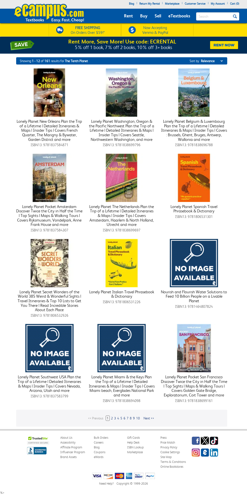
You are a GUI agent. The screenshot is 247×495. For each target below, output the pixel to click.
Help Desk (133, 442)
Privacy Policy (168, 447)
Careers (98, 442)
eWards (98, 457)
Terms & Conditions (173, 462)
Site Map (166, 457)
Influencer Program (72, 452)
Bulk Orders (101, 437)
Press (163, 437)
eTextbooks (179, 15)
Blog (131, 3)
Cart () (234, 3)
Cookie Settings (170, 452)
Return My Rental (149, 3)
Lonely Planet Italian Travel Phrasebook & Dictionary (121, 294)
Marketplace (172, 3)
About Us (66, 437)
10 (138, 418)
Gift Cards (133, 437)
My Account (218, 3)
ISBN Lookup (135, 447)
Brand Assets (68, 457)
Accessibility (67, 442)
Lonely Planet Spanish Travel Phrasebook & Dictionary (194, 209)
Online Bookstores (171, 466)
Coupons (99, 452)
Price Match (167, 442)
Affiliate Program (71, 447)
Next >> (149, 418)
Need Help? (106, 483)
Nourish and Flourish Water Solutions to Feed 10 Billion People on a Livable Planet (194, 296)
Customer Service (195, 3)
